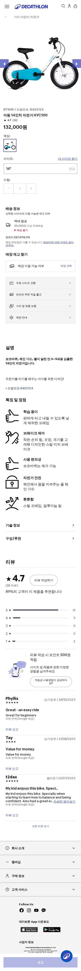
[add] (31, 188)
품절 (41, 962)
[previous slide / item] (4, 63)
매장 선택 (66, 265)
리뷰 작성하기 (43, 580)
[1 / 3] (40, 62)
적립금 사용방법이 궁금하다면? (51, 681)
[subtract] (8, 188)
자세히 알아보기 (64, 801)
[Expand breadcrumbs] (6, 17)
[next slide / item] (76, 63)
